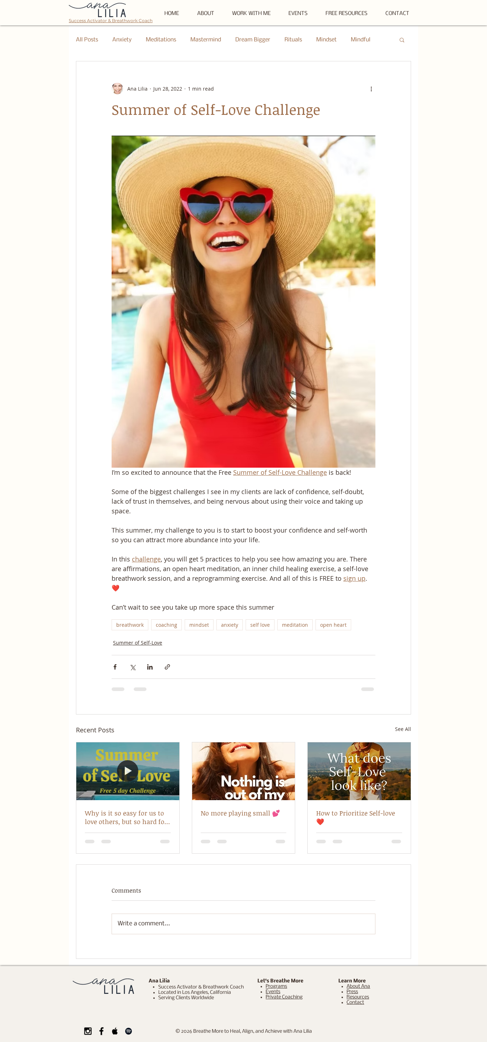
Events (273, 992)
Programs (276, 986)
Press (352, 992)
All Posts (87, 40)
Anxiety (122, 40)
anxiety (229, 624)
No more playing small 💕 (240, 813)
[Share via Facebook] (115, 667)
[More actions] (371, 88)
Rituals (293, 40)
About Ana (358, 986)
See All (403, 729)
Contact (355, 1002)
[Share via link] (167, 667)
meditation (295, 624)
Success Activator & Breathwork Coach (111, 20)
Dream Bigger (252, 40)
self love (260, 624)
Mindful (360, 40)
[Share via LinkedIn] (150, 667)
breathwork (130, 624)
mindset (199, 624)
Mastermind (205, 40)
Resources (358, 997)
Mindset (326, 40)
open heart (333, 624)
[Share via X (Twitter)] (132, 667)
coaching (166, 624)
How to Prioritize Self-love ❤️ (355, 817)
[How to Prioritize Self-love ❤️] (359, 771)
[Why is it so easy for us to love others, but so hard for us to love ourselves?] (127, 771)
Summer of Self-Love (137, 642)
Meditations (161, 40)
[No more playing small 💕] (243, 771)
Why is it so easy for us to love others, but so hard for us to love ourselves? (126, 817)
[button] (346, 13)
